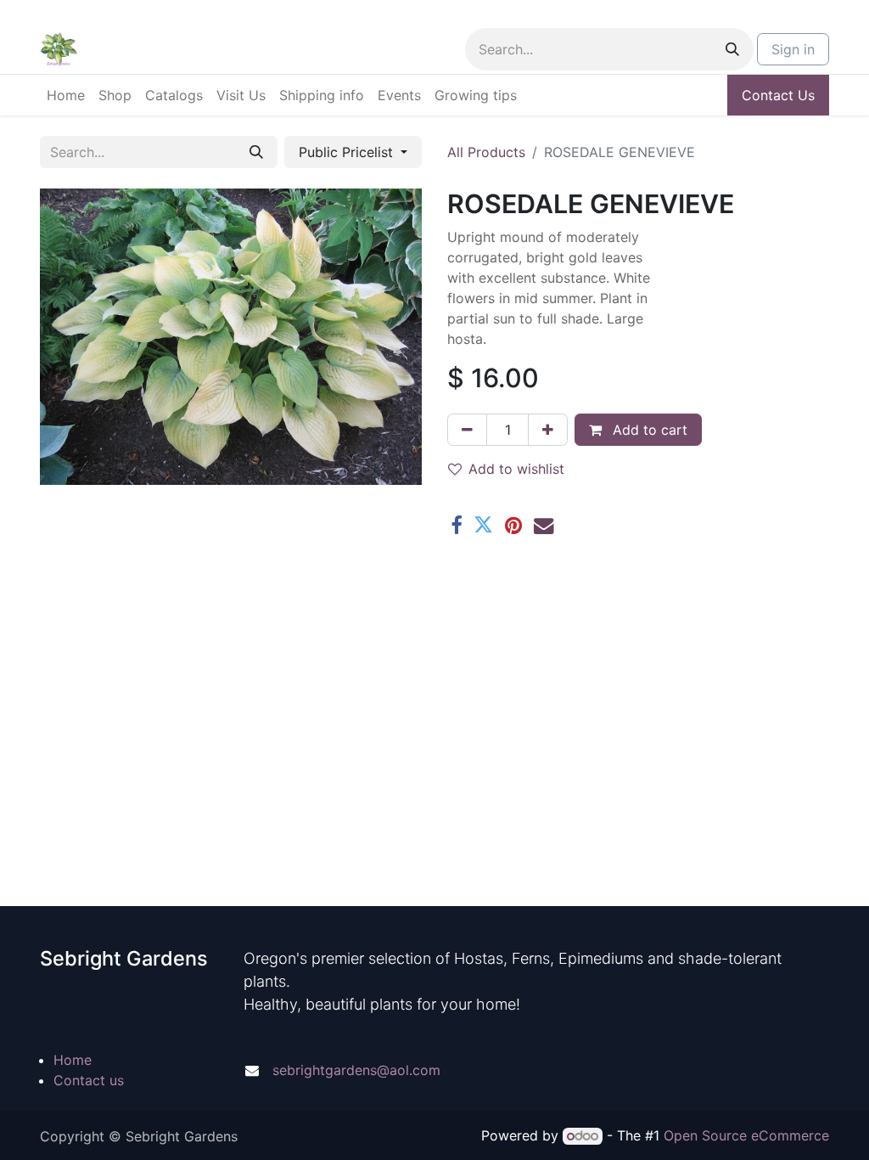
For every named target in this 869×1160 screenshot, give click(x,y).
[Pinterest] (513, 525)
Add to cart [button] (647, 429)
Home (72, 1059)
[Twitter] (483, 525)
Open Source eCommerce (746, 1135)
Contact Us (778, 95)
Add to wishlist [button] (516, 468)
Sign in (793, 49)
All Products (486, 152)
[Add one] (548, 430)
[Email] (543, 525)
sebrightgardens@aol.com (356, 1069)
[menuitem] (66, 95)
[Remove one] (467, 430)
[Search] (732, 49)
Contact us (88, 1080)
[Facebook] (456, 525)
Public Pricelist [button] (348, 152)
